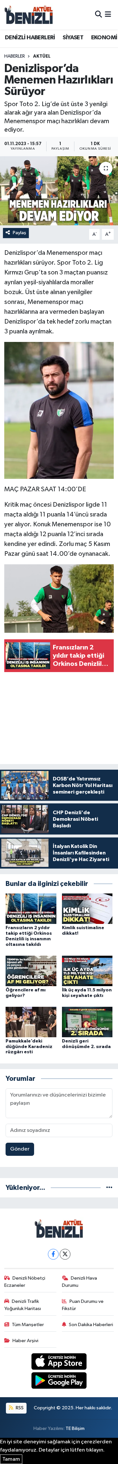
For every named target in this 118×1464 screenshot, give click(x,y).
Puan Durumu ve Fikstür (83, 1305)
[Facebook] (53, 1254)
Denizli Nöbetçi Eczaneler (25, 1282)
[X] (65, 1254)
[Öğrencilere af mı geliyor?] (31, 970)
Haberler (14, 56)
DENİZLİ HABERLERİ (30, 38)
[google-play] (59, 1382)
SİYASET (73, 38)
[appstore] (59, 1362)
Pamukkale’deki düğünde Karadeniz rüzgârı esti (29, 1047)
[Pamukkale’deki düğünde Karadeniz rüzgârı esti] (31, 1021)
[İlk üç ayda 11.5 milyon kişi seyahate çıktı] (87, 970)
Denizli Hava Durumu (79, 1282)
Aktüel (41, 56)
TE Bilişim (75, 1428)
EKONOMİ (104, 38)
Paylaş (19, 232)
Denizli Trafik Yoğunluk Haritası (22, 1305)
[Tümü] (109, 1188)
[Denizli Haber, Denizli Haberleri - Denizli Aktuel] (28, 14)
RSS (19, 1407)
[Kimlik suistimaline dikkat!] (87, 908)
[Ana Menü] (108, 14)
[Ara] (98, 14)
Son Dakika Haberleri (91, 1324)
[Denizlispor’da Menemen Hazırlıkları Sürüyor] (59, 190)
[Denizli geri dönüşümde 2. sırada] (87, 1021)
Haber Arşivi (25, 1340)
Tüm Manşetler (28, 1324)
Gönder (20, 1149)
